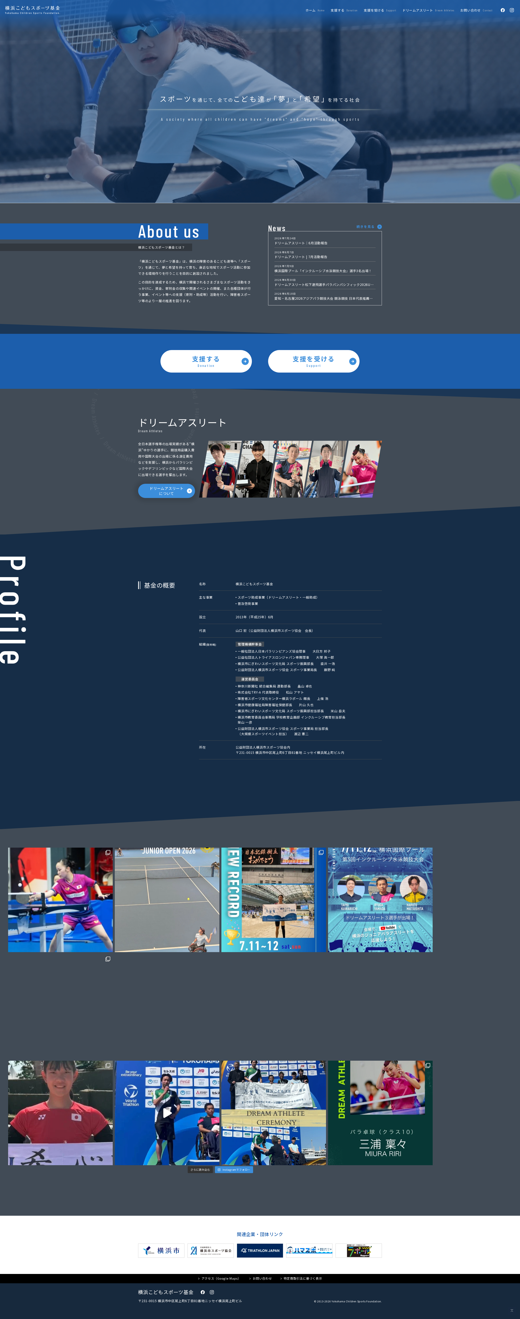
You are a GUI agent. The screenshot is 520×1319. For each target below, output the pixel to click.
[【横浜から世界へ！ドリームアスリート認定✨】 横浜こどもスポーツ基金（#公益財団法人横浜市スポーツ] (380, 1113)
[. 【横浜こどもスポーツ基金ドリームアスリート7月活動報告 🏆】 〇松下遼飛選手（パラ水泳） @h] (60, 900)
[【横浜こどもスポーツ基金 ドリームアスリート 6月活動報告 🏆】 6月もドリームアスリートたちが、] (60, 1006)
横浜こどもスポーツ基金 (166, 1291)
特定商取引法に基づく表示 (303, 1278)
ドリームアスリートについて (167, 491)
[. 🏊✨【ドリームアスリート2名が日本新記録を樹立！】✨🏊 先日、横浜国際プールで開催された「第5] (273, 900)
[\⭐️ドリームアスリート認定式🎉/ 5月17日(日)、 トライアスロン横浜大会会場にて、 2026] (273, 1113)
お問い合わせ (262, 1278)
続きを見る (365, 226)
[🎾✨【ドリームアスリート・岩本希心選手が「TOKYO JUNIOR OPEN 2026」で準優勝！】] (167, 900)
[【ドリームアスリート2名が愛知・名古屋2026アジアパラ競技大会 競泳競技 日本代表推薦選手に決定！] (380, 1006)
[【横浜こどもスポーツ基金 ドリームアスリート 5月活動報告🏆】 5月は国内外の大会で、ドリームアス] (60, 1113)
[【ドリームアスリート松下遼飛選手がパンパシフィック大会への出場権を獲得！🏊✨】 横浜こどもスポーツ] (167, 1006)
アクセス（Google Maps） (221, 1278)
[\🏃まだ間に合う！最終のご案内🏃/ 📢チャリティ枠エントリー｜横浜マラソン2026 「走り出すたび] (273, 1006)
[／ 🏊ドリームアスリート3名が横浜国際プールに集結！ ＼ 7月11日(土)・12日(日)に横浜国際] (380, 900)
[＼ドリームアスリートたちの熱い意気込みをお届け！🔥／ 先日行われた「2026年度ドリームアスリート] (167, 1113)
